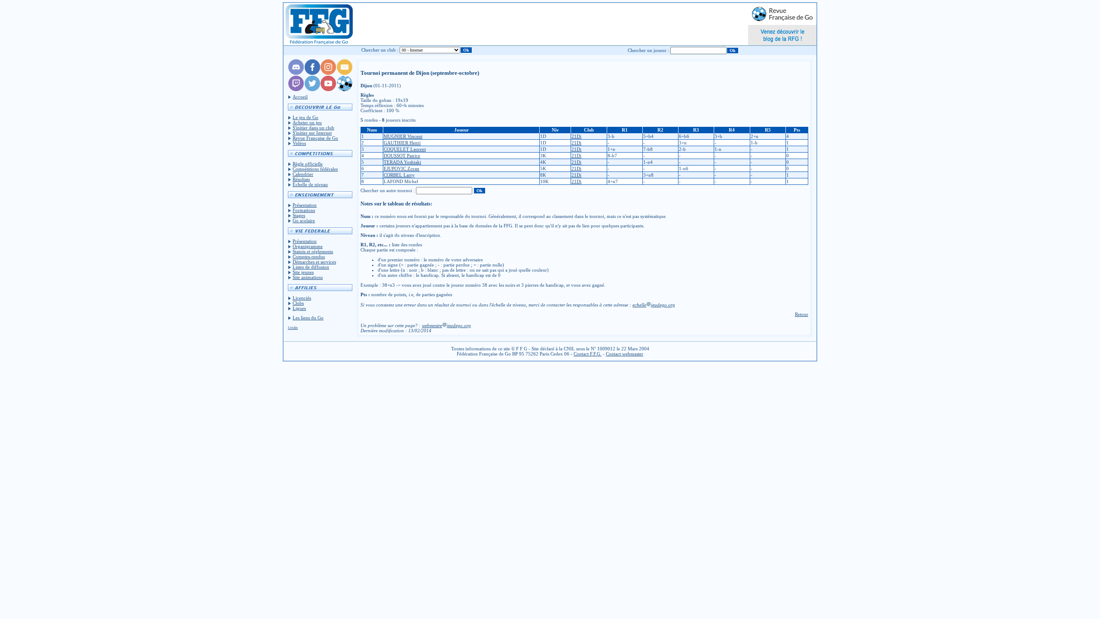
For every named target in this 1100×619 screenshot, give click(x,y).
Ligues (299, 308)
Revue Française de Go (315, 138)
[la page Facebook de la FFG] (312, 73)
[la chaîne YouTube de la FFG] (328, 89)
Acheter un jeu (307, 122)
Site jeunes (303, 272)
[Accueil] (319, 24)
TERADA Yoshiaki (402, 162)
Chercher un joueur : (648, 50)
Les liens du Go (308, 317)
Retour (801, 314)
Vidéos (299, 143)
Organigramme (308, 246)
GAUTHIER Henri (402, 142)
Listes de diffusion (311, 267)
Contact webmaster (624, 353)
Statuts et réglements (313, 251)
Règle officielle (308, 163)
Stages (299, 215)
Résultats (301, 179)
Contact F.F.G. (588, 353)
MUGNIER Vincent (403, 136)
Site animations (308, 277)
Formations (304, 210)
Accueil (300, 96)
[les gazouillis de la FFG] (312, 89)
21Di (576, 136)
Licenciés (302, 297)
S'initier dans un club (313, 127)
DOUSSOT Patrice (402, 155)
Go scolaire (304, 220)
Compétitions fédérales (315, 169)
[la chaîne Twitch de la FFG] (296, 89)
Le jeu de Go (305, 117)
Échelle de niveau (310, 184)
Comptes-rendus (309, 256)
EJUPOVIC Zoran (401, 168)
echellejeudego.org (653, 304)
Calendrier (303, 174)
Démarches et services (314, 261)
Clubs (298, 303)
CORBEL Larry (399, 175)
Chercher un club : (379, 49)
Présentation (305, 205)
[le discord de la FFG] (296, 73)
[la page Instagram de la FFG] (328, 73)
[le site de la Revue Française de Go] (344, 89)
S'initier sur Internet (312, 132)
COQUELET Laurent (405, 149)
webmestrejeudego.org (446, 325)
